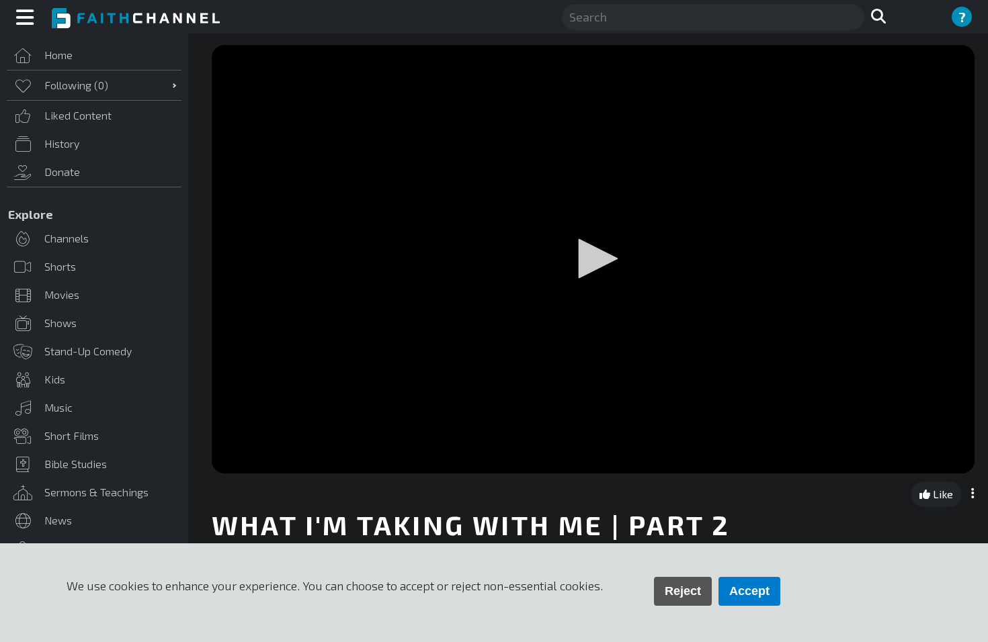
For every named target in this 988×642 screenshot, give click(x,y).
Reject (683, 591)
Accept (749, 591)
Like (941, 494)
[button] (593, 258)
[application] (593, 259)
